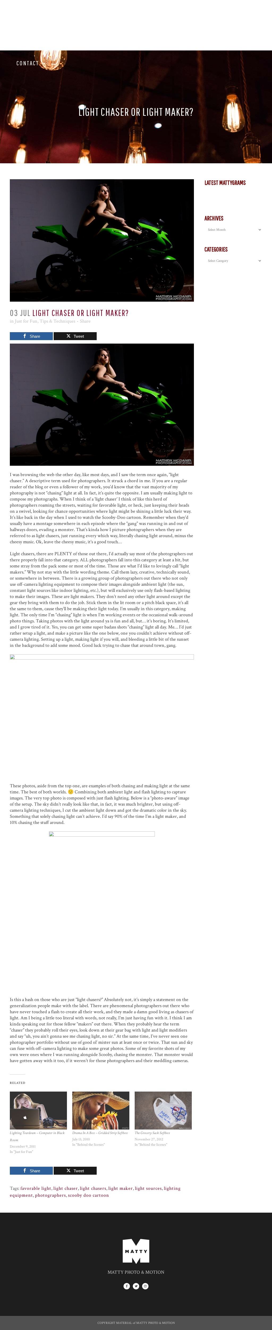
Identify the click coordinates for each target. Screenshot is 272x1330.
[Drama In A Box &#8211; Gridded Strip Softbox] (100, 1111)
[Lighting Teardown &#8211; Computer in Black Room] (38, 1111)
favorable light (35, 1188)
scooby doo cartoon (88, 1195)
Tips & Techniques (57, 321)
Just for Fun (26, 321)
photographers (50, 1195)
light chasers (93, 1188)
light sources (148, 1188)
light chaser (65, 1188)
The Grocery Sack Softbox (152, 1133)
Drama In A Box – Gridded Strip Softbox (100, 1133)
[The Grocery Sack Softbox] (163, 1111)
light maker (120, 1188)
